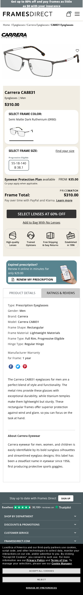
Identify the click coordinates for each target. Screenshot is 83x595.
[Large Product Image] (41, 62)
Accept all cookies (41, 571)
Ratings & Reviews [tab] (61, 293)
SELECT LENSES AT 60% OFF (41, 213)
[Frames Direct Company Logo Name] (27, 14)
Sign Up (65, 498)
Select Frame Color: (25, 114)
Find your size (65, 151)
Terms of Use (59, 560)
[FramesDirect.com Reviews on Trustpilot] (41, 506)
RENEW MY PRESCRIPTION (35, 279)
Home (6, 25)
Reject (41, 579)
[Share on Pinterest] (25, 366)
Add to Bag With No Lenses (41, 222)
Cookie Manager (62, 563)
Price (69, 190)
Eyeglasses (18, 25)
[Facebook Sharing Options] (11, 366)
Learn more (64, 200)
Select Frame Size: (23, 151)
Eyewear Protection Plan (23, 179)
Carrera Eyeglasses (38, 25)
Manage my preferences (41, 588)
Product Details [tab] (22, 293)
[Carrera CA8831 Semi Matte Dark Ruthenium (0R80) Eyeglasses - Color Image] (21, 133)
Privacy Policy (36, 560)
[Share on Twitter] (18, 366)
